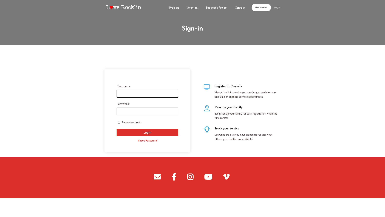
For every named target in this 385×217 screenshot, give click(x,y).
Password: (123, 104)
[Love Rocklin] (123, 7)
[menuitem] (174, 7)
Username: (124, 86)
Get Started (261, 7)
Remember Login (131, 122)
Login (277, 7)
